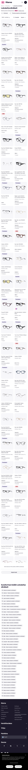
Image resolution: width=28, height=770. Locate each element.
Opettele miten (21, 10)
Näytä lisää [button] (14, 572)
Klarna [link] (2, 5)
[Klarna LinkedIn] (11, 745)
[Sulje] (25, 755)
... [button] (11, 5)
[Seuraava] (25, 13)
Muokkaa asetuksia (14, 762)
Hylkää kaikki (10, 766)
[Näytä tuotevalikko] (25, 8)
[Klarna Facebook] (4, 745)
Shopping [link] (7, 5)
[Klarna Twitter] (17, 745)
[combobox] (23, 17)
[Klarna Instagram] (24, 745)
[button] (7, 40)
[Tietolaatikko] (9, 17)
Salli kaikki (18, 766)
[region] (14, 761)
